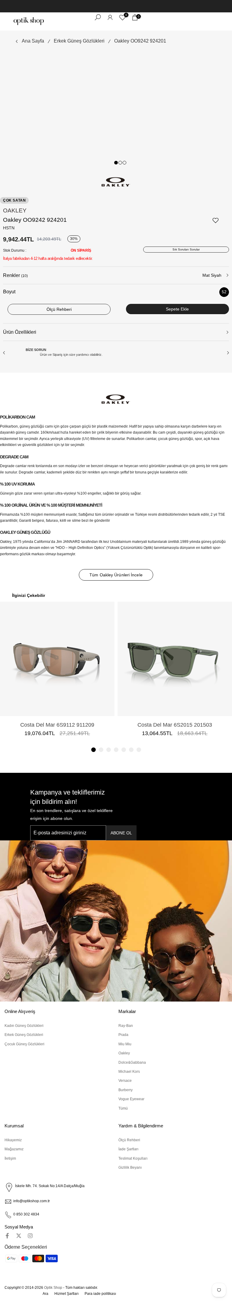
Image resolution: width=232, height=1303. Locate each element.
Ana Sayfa (33, 40)
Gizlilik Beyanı (130, 1167)
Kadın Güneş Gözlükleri (24, 1026)
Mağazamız (14, 1149)
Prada (123, 1035)
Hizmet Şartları (66, 1294)
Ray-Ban (125, 1026)
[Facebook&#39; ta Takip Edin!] (7, 1235)
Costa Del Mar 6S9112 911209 (57, 725)
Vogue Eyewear (131, 1099)
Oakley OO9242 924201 (140, 40)
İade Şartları (128, 1149)
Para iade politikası (100, 1294)
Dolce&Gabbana (132, 1062)
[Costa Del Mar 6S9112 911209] (57, 659)
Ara (45, 1294)
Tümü (123, 1108)
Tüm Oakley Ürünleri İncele (116, 574)
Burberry (125, 1090)
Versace (125, 1080)
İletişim (10, 1158)
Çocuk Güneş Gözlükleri (24, 1044)
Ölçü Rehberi (129, 1140)
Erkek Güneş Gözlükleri (79, 40)
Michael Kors (129, 1071)
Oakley (15, 210)
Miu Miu (124, 1044)
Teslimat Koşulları (132, 1158)
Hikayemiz (13, 1140)
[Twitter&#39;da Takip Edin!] (18, 1235)
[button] (93, 749)
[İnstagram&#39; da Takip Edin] (30, 1235)
